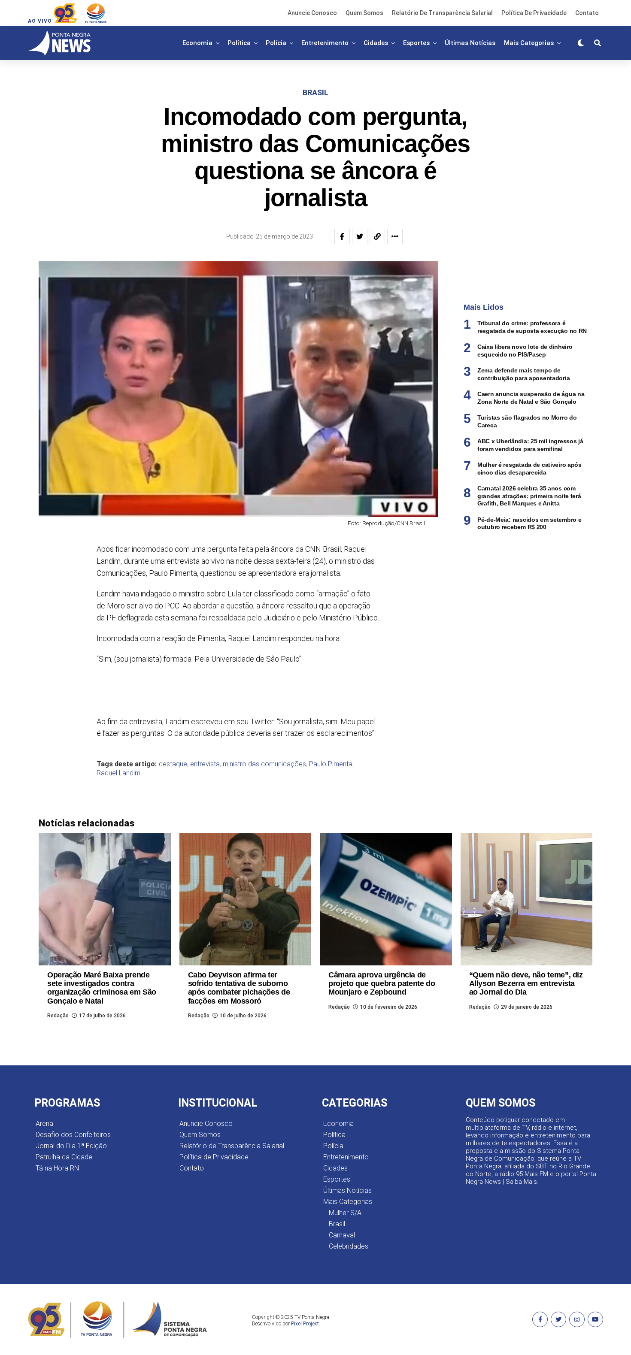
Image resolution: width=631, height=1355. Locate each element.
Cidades (376, 43)
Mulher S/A (345, 1213)
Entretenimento (325, 43)
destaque (173, 764)
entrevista (205, 764)
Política (239, 43)
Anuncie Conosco (312, 12)
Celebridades (348, 1246)
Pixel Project (305, 1324)
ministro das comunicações (264, 764)
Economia (197, 43)
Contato (587, 12)
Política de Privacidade (534, 12)
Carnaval (342, 1235)
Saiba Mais (521, 1182)
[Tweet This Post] (359, 236)
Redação (58, 1016)
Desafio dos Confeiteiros (73, 1135)
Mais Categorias (529, 43)
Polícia (276, 43)
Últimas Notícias (470, 43)
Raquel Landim (118, 773)
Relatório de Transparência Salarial (442, 12)
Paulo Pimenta (330, 764)
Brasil (337, 1224)
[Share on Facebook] (342, 236)
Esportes (416, 43)
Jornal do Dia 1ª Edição (71, 1146)
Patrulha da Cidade (64, 1157)
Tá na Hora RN (57, 1168)
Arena (44, 1123)
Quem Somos (364, 12)
